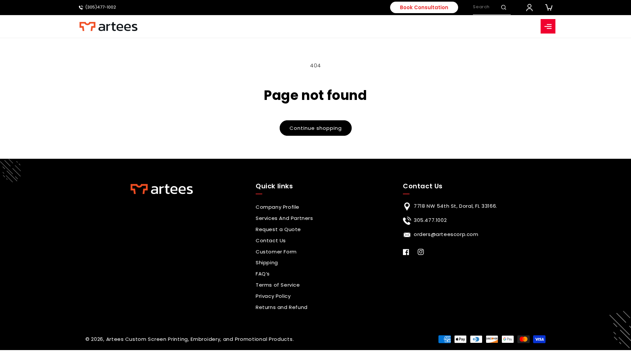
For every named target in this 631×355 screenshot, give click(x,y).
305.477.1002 (430, 220)
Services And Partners (284, 218)
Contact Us (271, 240)
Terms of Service (278, 284)
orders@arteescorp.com (446, 234)
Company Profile (277, 206)
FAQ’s (263, 273)
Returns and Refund (282, 307)
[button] (503, 7)
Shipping (267, 262)
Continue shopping (316, 128)
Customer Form (276, 251)
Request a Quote (278, 229)
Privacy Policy (273, 296)
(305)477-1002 (100, 7)
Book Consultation (424, 7)
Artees (115, 339)
